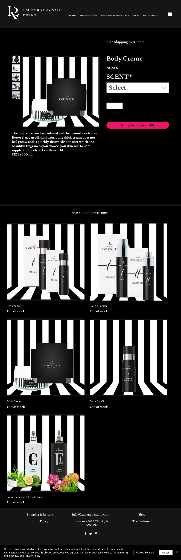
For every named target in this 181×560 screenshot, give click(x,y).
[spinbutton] (115, 106)
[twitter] (90, 533)
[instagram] (96, 533)
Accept (166, 552)
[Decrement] (109, 106)
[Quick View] (45, 262)
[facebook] (85, 533)
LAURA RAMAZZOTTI (42, 10)
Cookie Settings (145, 552)
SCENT (119, 76)
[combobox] (137, 87)
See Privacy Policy (30, 555)
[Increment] (120, 106)
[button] (115, 15)
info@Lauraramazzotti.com (90, 514)
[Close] (177, 552)
